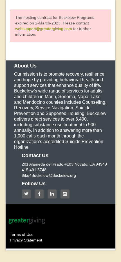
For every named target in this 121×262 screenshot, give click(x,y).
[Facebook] (40, 194)
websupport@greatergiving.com (43, 28)
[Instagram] (66, 194)
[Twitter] (27, 194)
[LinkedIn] (53, 194)
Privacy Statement (26, 240)
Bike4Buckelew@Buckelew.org (49, 175)
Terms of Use (21, 234)
